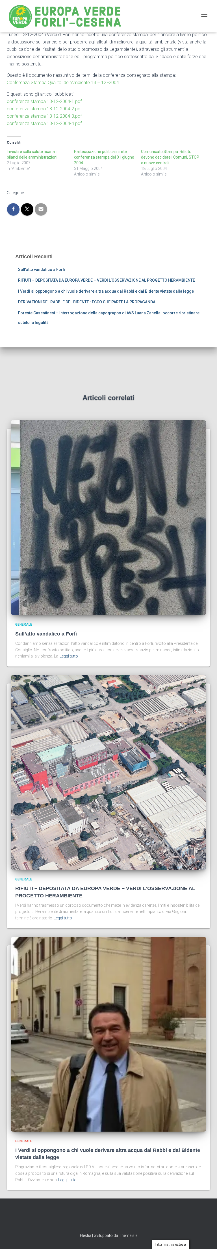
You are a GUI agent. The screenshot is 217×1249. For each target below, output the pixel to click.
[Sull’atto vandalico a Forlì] (108, 517)
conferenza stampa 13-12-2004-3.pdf (44, 116)
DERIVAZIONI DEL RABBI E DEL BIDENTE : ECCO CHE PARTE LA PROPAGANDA (86, 302)
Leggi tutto (69, 656)
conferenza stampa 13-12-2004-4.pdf (44, 123)
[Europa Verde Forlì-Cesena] (67, 16)
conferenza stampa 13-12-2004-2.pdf (44, 108)
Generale (23, 624)
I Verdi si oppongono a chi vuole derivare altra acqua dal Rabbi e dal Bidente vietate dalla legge (106, 291)
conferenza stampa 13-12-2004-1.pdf (44, 101)
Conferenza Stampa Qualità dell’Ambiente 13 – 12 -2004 (63, 82)
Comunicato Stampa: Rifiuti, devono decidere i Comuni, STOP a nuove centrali (170, 157)
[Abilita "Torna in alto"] (206, 1238)
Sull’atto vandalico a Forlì (41, 269)
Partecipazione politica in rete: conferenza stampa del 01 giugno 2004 (104, 157)
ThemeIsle (128, 1235)
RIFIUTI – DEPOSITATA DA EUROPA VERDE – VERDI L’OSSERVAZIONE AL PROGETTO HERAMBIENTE (106, 280)
